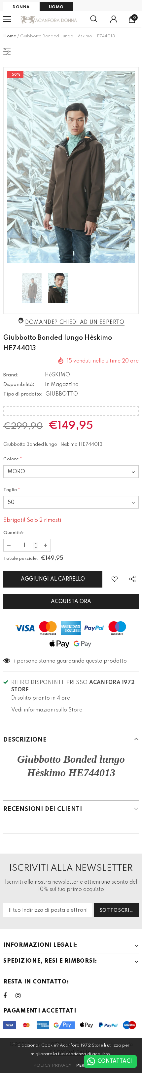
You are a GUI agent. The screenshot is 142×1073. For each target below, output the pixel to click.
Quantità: (13, 533)
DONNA (21, 7)
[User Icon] (113, 19)
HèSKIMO (57, 375)
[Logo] (49, 19)
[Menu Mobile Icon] (7, 19)
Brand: (10, 375)
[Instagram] (21, 996)
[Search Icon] (93, 19)
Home (9, 36)
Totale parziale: (20, 558)
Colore (12, 459)
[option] (71, 167)
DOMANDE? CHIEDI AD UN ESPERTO (74, 322)
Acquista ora (71, 601)
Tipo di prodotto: (23, 394)
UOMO (56, 7)
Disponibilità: (18, 384)
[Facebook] (9, 996)
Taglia (11, 490)
